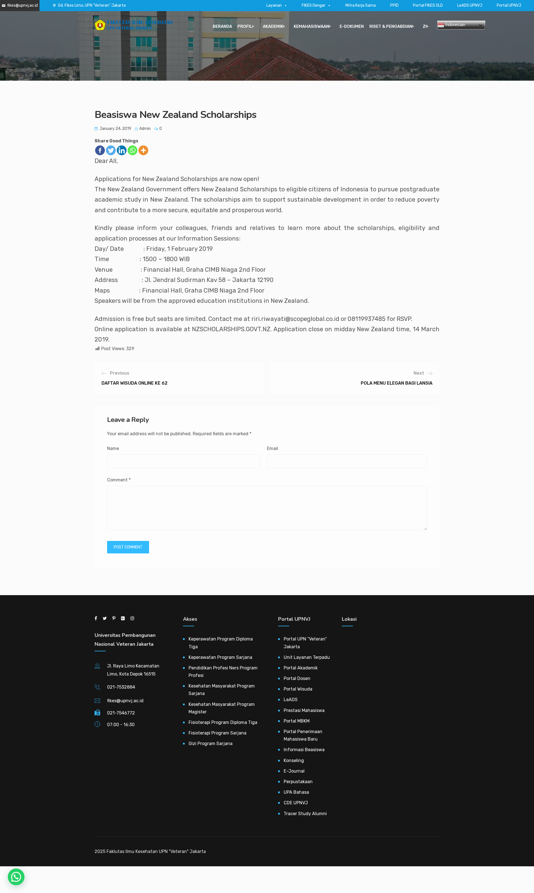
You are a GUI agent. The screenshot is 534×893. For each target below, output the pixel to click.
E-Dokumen (352, 26)
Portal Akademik (301, 668)
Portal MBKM (297, 721)
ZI (425, 26)
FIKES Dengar (313, 5)
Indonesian (454, 24)
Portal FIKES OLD (428, 5)
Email (272, 448)
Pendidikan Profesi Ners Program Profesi (223, 671)
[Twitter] (111, 150)
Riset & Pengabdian (390, 26)
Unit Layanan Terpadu (307, 657)
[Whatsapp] (132, 150)
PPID (394, 5)
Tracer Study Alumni (305, 813)
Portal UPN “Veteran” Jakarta (305, 642)
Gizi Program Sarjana (211, 743)
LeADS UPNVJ (469, 5)
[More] (143, 150)
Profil (245, 26)
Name (113, 448)
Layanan (274, 5)
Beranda (222, 26)
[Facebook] (100, 150)
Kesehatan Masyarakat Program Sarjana (222, 689)
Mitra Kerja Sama (360, 5)
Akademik (273, 26)
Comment (119, 480)
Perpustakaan (298, 781)
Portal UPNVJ (509, 5)
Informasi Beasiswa (304, 749)
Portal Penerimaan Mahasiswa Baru (303, 735)
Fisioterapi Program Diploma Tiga (223, 722)
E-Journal (294, 771)
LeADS (291, 699)
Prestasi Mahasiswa (304, 710)
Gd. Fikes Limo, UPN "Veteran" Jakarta (92, 5)
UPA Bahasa (296, 792)
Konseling (294, 760)
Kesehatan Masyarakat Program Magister (222, 708)
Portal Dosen (297, 678)
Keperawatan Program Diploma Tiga (221, 642)
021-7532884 (121, 687)
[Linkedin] (122, 150)
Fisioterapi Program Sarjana (217, 733)
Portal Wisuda (298, 689)
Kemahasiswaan (311, 26)
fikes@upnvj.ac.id (22, 5)
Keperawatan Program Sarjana (220, 657)
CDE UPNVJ (296, 802)
